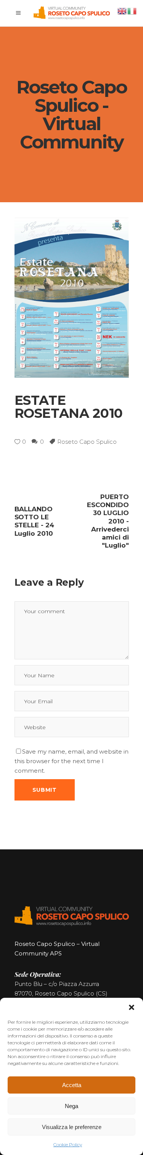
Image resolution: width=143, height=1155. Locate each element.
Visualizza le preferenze (71, 1127)
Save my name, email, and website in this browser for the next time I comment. (71, 761)
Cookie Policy (67, 1144)
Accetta (71, 1085)
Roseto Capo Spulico (87, 441)
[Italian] (132, 10)
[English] (122, 10)
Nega (71, 1106)
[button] (131, 1007)
